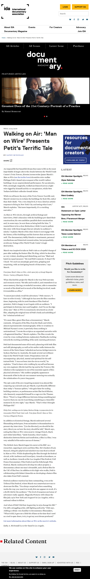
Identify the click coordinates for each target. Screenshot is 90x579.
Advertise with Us (65, 563)
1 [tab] (44, 116)
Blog (13, 563)
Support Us (34, 563)
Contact (5, 565)
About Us (22, 563)
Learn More (75, 290)
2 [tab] (46, 116)
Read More (68, 183)
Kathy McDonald (15, 155)
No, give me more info (16, 577)
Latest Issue (56, 46)
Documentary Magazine (15, 31)
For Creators (56, 27)
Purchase (78, 46)
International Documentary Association (15, 11)
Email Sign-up (48, 563)
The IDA (4, 563)
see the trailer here (22, 177)
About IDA (9, 27)
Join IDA (82, 31)
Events (31, 27)
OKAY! (77, 570)
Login (65, 7)
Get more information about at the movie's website (30, 521)
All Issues (34, 46)
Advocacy (81, 27)
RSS (77, 563)
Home (3, 38)
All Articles (12, 46)
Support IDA (80, 7)
